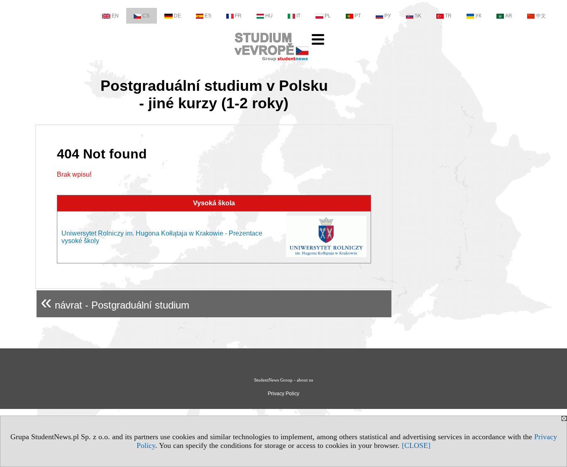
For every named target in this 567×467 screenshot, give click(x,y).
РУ (387, 16)
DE (177, 16)
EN (115, 16)
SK (418, 16)
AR (508, 16)
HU (269, 16)
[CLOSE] (416, 445)
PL (328, 16)
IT (298, 16)
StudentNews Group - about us (283, 379)
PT (357, 16)
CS (145, 16)
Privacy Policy (283, 393)
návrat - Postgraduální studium (115, 302)
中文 (541, 16)
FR (238, 16)
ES (208, 16)
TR (448, 16)
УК (478, 16)
